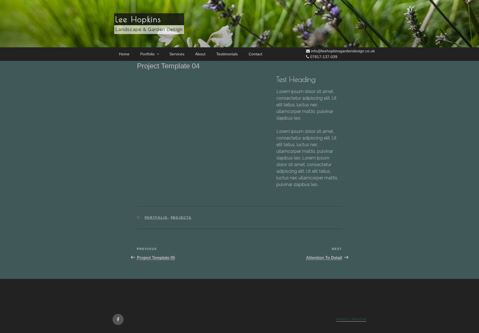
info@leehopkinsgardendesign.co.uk (342, 51)
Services (176, 54)
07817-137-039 (323, 57)
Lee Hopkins (138, 19)
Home (124, 54)
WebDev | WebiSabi (351, 319)
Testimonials (227, 54)
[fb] (118, 319)
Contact (255, 54)
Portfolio (147, 54)
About (200, 54)
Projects (181, 217)
